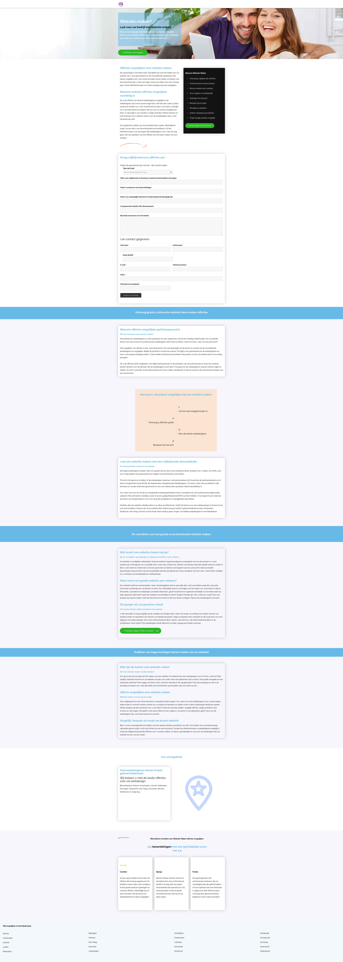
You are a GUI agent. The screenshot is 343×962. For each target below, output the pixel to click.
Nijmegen (93, 933)
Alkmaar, (160, 789)
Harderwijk (264, 933)
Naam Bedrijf (128, 255)
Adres (123, 275)
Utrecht (142, 511)
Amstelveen (265, 938)
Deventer (92, 947)
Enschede (152, 511)
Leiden (6, 947)
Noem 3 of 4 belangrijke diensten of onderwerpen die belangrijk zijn (146, 197)
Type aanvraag (129, 168)
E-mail (123, 265)
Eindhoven (124, 511)
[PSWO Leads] (120, 4)
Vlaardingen (94, 951)
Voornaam (124, 245)
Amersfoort (265, 947)
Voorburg (264, 942)
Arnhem (136, 786)
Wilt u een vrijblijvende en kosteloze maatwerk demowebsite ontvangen (148, 178)
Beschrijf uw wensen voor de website (134, 216)
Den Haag (134, 511)
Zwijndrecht (265, 951)
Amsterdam (208, 508)
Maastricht (133, 789)
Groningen (124, 789)
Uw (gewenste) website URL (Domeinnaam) (137, 206)
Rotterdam (162, 786)
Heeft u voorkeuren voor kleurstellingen (135, 187)
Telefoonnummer (180, 265)
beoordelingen (161, 846)
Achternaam (178, 245)
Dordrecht (178, 951)
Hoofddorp (178, 933)
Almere (6, 934)
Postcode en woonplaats (130, 284)
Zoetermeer (179, 938)
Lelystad (178, 942)
